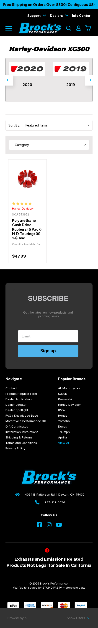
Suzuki (62, 393)
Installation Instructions (21, 432)
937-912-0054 (55, 502)
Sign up (48, 351)
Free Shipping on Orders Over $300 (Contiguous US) (49, 4)
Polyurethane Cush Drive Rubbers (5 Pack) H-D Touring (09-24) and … (27, 229)
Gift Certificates (16, 426)
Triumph (64, 432)
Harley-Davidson (70, 404)
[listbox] (56, 125)
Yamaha (64, 421)
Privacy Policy (15, 448)
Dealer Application (18, 399)
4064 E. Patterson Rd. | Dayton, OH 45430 (55, 494)
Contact (11, 388)
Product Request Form (21, 393)
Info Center (81, 16)
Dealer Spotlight (16, 410)
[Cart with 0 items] (88, 28)
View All (64, 443)
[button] (49, 618)
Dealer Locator (16, 404)
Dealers (57, 16)
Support (34, 16)
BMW (61, 410)
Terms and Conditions (21, 443)
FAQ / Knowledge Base (21, 415)
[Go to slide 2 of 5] (90, 80)
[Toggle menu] (11, 28)
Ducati (62, 426)
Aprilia (62, 437)
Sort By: (14, 125)
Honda (62, 415)
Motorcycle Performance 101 (25, 421)
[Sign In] (78, 28)
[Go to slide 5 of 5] (7, 80)
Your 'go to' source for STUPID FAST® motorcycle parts (49, 587)
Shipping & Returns (19, 437)
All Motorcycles (69, 388)
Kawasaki (65, 399)
